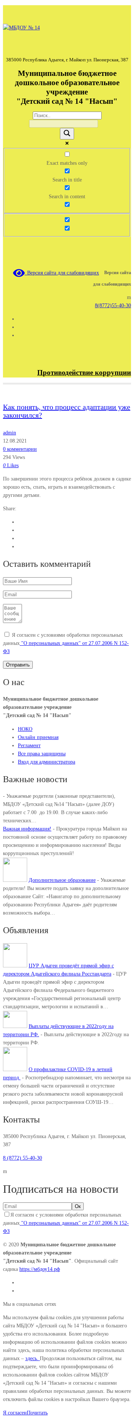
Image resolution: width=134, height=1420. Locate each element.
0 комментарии (20, 449)
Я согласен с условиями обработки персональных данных (66, 643)
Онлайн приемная (38, 737)
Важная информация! (27, 829)
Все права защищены (42, 753)
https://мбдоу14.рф (39, 1269)
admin (9, 433)
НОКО (25, 729)
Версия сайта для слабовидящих (62, 273)
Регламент (29, 745)
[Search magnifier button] (67, 133)
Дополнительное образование (62, 880)
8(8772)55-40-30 (113, 305)
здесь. (32, 1358)
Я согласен (15, 1413)
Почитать (37, 1413)
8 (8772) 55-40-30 (22, 1158)
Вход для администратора (46, 762)
